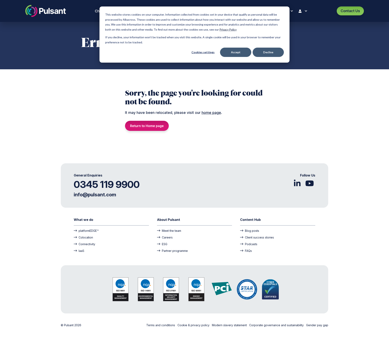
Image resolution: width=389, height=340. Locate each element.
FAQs (248, 250)
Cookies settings (203, 52)
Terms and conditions (161, 325)
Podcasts (251, 244)
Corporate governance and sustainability (277, 325)
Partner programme (175, 250)
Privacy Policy (228, 29)
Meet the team (171, 230)
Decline (268, 52)
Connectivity (87, 244)
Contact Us (350, 11)
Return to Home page (147, 126)
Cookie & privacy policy (193, 325)
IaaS (81, 250)
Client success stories (259, 237)
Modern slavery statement (230, 325)
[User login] (304, 11)
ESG (164, 244)
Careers (167, 237)
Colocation (86, 237)
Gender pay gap (317, 325)
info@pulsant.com (95, 195)
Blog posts (252, 230)
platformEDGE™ (89, 230)
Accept (235, 52)
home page (211, 112)
